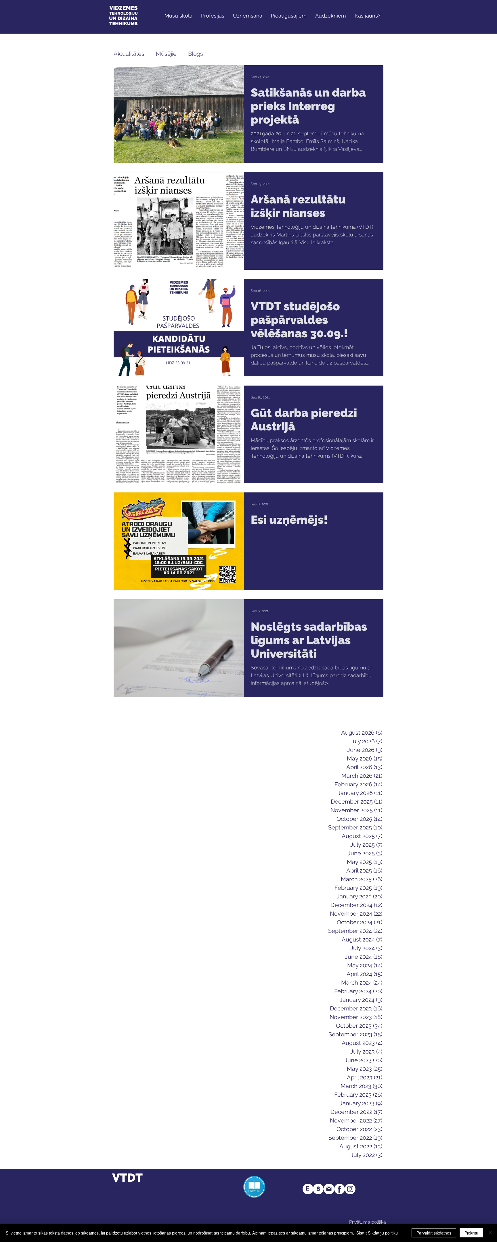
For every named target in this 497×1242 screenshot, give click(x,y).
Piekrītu (471, 1233)
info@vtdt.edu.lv (194, 1198)
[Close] (490, 1232)
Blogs (195, 54)
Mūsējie (166, 54)
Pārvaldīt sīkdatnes (433, 1233)
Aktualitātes (129, 54)
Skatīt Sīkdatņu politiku (377, 1233)
